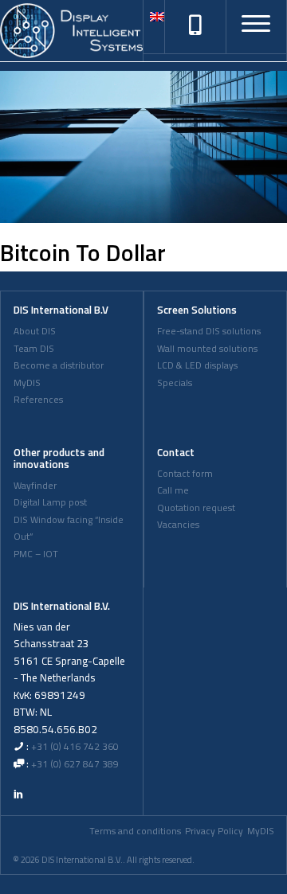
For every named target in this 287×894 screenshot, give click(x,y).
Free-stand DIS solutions (209, 331)
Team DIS (34, 349)
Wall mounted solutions (207, 349)
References (38, 399)
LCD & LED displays (197, 365)
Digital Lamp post (50, 502)
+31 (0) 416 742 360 (75, 747)
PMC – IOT (36, 554)
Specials (174, 383)
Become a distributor (59, 365)
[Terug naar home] (71, 30)
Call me (173, 490)
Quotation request (196, 508)
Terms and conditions (135, 831)
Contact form (185, 474)
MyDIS (27, 383)
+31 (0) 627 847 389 (75, 764)
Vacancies (178, 524)
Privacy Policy (214, 831)
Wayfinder (35, 485)
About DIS (35, 331)
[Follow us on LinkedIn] (18, 794)
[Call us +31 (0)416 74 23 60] (195, 26)
